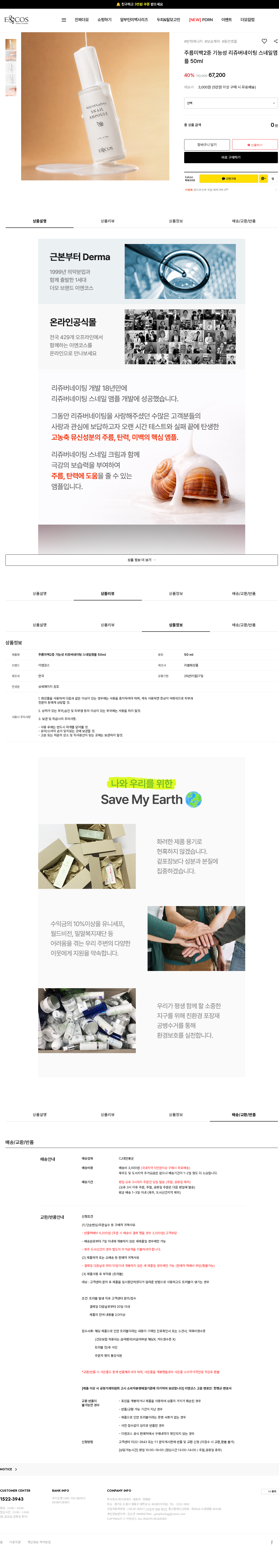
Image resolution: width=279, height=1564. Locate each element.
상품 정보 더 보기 (140, 560)
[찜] (273, 179)
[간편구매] (228, 179)
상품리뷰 (108, 221)
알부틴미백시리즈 (134, 19)
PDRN (201, 19)
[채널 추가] (263, 179)
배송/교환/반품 (244, 221)
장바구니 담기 (207, 145)
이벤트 (226, 19)
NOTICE (6, 1469)
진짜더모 (82, 19)
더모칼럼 (248, 19)
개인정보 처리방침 (39, 1542)
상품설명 (40, 221)
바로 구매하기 (231, 157)
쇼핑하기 (104, 19)
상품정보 (176, 221)
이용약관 (15, 1542)
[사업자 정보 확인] (156, 1509)
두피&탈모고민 (168, 19)
